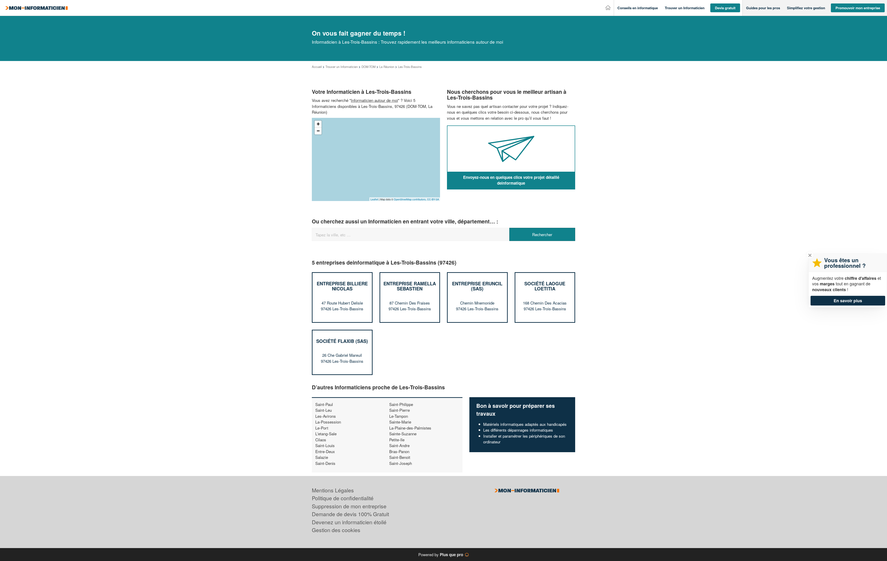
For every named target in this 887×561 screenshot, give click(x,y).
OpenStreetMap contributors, (410, 199)
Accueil (317, 66)
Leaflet (374, 199)
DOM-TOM (368, 66)
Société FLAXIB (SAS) (342, 341)
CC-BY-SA (433, 199)
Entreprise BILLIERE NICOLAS (342, 286)
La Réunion (386, 66)
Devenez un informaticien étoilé (349, 522)
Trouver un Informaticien (341, 66)
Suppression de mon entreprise (349, 506)
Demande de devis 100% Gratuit (350, 514)
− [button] (318, 131)
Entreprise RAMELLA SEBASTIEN (409, 286)
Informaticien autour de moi (374, 100)
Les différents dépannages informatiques (518, 430)
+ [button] (318, 124)
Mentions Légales (333, 490)
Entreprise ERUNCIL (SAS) (477, 286)
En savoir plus (848, 301)
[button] (637, 8)
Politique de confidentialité (343, 498)
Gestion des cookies (336, 530)
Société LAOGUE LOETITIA (544, 286)
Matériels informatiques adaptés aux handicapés (525, 424)
